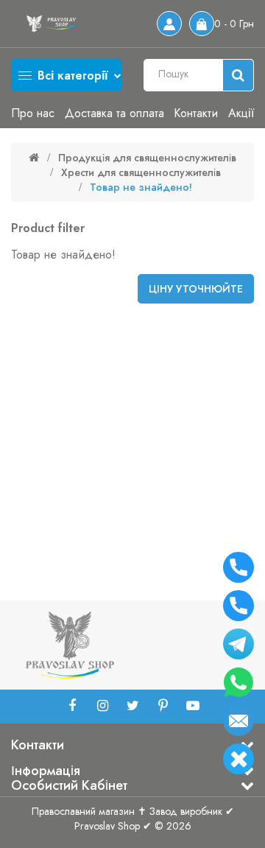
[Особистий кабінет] (169, 23)
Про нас (32, 113)
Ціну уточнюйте (196, 288)
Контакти (196, 113)
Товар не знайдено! (141, 187)
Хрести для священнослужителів (141, 172)
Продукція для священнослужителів (147, 157)
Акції (241, 113)
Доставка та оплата (114, 113)
